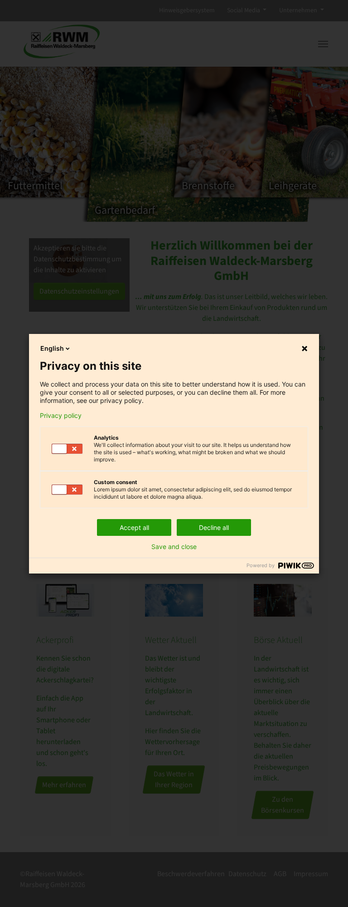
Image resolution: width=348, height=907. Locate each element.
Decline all (214, 527)
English (52, 348)
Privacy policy (61, 415)
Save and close (174, 546)
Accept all (134, 527)
